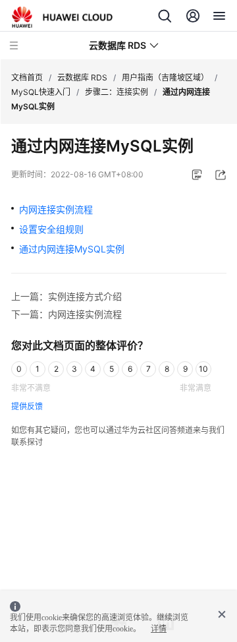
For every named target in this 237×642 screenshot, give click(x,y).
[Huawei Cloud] (62, 17)
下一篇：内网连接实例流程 (66, 314)
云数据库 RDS (82, 77)
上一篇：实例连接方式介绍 (66, 296)
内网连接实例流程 (56, 209)
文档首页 (27, 77)
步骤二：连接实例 (116, 92)
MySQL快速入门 (40, 92)
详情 (159, 628)
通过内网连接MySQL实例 (71, 248)
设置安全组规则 (51, 229)
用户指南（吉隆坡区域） (165, 77)
